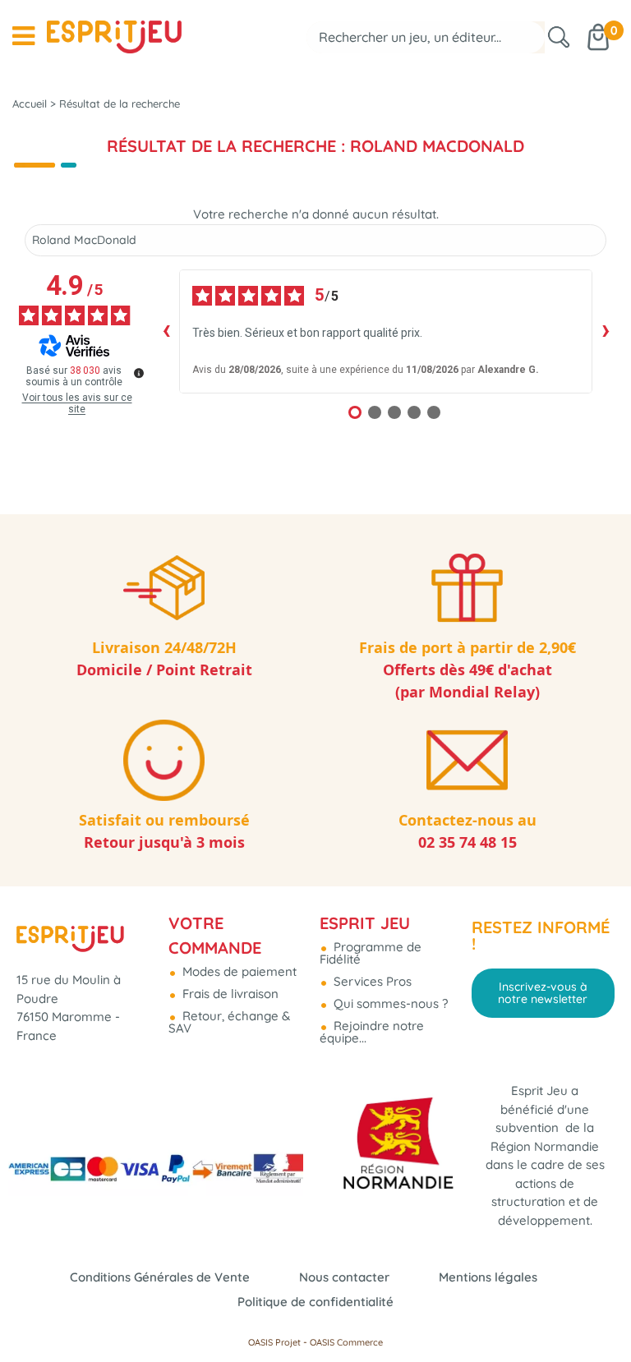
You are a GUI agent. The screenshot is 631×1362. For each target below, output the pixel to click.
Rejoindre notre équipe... (372, 1032)
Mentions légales (488, 1277)
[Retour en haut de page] (598, 1312)
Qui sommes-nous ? (389, 1003)
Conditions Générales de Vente (160, 1277)
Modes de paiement (238, 971)
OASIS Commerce (346, 1342)
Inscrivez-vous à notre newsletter (542, 992)
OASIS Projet (274, 1342)
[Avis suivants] (605, 331)
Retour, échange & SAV (229, 1022)
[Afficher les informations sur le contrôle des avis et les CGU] (138, 373)
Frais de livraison (229, 993)
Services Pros (371, 981)
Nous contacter (344, 1277)
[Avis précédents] (165, 331)
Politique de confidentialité (315, 1301)
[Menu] (23, 36)
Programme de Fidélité (370, 953)
